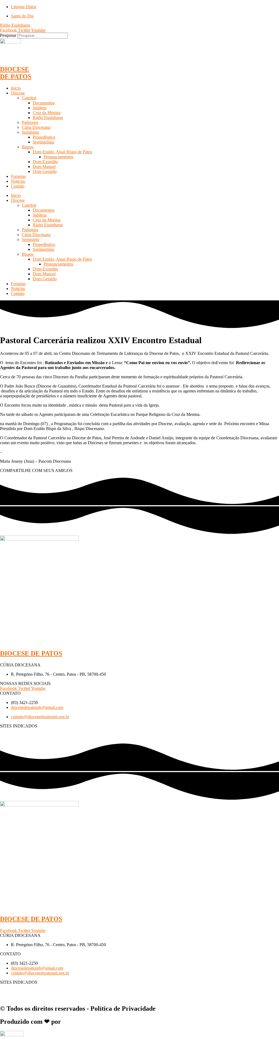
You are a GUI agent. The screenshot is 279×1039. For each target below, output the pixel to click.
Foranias (18, 176)
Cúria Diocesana (36, 127)
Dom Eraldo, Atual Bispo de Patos (62, 152)
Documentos (43, 102)
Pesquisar (8, 35)
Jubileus (40, 107)
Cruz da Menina (46, 112)
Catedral (29, 98)
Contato (18, 186)
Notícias (18, 181)
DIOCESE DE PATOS (15, 73)
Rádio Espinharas (48, 117)
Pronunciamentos (58, 156)
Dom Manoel (44, 166)
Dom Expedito (45, 161)
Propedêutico (44, 137)
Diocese (18, 93)
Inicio (16, 88)
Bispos (28, 147)
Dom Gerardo (45, 171)
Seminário (30, 132)
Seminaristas (43, 142)
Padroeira (30, 122)
